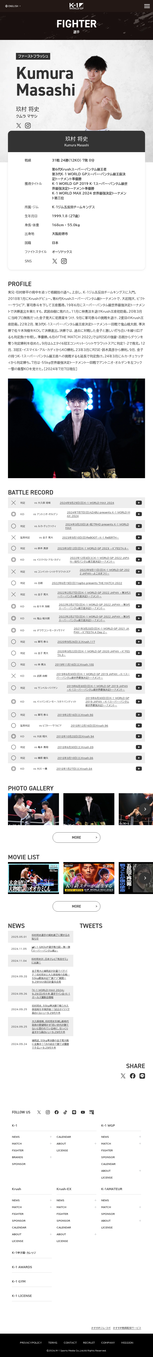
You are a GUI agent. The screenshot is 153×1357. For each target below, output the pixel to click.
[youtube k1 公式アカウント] (82, 1112)
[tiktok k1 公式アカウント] (65, 1112)
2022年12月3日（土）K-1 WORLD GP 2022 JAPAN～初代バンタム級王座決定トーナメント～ (99, 560)
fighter (18, 1150)
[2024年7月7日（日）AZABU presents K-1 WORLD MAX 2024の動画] (139, 514)
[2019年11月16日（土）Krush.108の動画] (139, 664)
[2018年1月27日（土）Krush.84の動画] (139, 769)
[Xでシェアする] (123, 1076)
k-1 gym (19, 1281)
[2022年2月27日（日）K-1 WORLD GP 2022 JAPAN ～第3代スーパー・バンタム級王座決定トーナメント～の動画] (139, 594)
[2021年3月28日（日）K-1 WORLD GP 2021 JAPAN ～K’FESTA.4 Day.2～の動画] (139, 630)
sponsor (19, 1164)
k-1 (24, 1252)
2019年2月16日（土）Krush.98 (75, 715)
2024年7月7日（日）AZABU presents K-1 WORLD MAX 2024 (98, 514)
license (62, 1150)
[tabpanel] (33, 809)
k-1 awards (22, 1267)
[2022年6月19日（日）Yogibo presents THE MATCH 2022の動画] (139, 583)
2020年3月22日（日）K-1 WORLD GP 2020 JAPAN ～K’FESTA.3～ (93, 653)
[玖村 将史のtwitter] (19, 125)
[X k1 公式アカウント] (39, 1112)
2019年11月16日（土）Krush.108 (74, 664)
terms (52, 1342)
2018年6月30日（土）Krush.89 (75, 747)
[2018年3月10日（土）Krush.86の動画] (139, 758)
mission (127, 1342)
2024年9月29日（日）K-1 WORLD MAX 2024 (87, 503)
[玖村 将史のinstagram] (28, 125)
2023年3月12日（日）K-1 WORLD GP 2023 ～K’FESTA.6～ (93, 548)
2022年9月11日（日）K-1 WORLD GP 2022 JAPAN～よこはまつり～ (104, 572)
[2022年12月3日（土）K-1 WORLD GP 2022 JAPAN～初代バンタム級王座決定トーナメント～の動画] (139, 560)
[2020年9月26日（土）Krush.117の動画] (139, 642)
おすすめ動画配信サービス (127, 1328)
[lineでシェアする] (142, 1076)
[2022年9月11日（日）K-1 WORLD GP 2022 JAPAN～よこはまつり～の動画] (139, 572)
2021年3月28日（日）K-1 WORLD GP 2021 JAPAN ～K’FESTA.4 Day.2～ (101, 630)
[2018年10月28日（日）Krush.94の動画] (139, 736)
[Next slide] (145, 809)
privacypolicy (31, 1342)
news (16, 1137)
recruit (89, 1342)
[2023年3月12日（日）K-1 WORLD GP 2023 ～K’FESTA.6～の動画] (139, 548)
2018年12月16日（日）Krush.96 (89, 725)
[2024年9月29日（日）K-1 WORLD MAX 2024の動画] (139, 503)
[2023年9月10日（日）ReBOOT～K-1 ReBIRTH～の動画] (139, 537)
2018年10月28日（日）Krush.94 (75, 736)
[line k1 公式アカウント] (74, 1112)
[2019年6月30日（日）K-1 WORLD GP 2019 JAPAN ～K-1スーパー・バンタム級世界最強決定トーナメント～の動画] (139, 676)
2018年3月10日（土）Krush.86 (75, 758)
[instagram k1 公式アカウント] (47, 1112)
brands (17, 1157)
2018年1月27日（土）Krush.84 (74, 768)
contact (70, 1342)
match (17, 1143)
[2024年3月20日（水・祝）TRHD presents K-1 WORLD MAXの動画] (139, 526)
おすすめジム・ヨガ (101, 1328)
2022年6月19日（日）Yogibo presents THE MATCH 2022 (87, 583)
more (86, 838)
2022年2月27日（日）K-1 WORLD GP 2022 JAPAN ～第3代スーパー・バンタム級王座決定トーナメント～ (94, 594)
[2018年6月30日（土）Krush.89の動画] (139, 747)
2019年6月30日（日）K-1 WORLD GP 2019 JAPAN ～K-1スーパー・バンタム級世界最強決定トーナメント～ (93, 676)
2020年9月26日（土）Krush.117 (76, 641)
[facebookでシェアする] (132, 1076)
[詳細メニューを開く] (147, 6)
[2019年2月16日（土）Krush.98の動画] (139, 715)
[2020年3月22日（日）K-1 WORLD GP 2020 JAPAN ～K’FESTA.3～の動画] (139, 653)
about (61, 1143)
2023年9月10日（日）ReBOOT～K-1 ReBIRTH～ (90, 537)
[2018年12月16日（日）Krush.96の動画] (139, 726)
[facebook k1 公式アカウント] (56, 1112)
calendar (64, 1137)
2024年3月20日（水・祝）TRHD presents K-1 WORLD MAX (97, 526)
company (108, 1342)
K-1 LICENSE (22, 1296)
